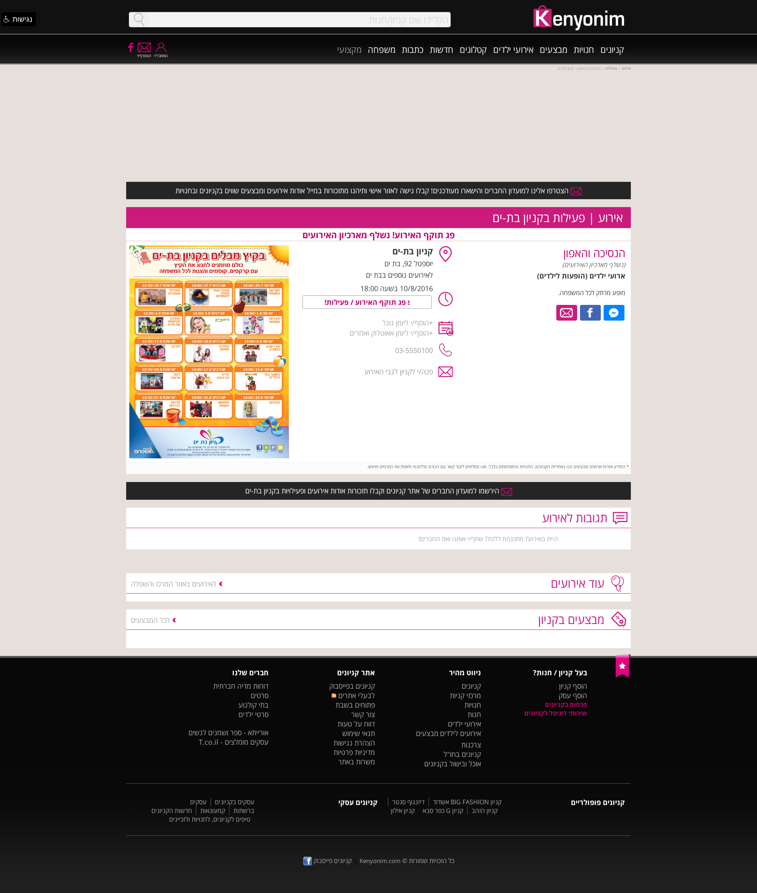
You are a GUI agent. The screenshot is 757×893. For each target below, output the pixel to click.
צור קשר (363, 714)
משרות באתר (356, 761)
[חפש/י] (139, 19)
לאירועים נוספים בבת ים (399, 275)
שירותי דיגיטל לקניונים (555, 713)
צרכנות (471, 744)
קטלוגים (473, 49)
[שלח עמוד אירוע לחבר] (567, 312)
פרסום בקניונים (566, 704)
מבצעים (553, 49)
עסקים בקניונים (234, 802)
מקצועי (349, 49)
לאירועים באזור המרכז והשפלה (173, 583)
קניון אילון (403, 810)
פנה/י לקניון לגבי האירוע (398, 371)
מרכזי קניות (465, 695)
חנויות (584, 49)
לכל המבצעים (150, 620)
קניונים (612, 49)
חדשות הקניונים (171, 810)
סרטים (259, 695)
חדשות (441, 49)
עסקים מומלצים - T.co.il (233, 742)
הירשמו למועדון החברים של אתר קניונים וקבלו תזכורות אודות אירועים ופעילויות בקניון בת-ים (373, 490)
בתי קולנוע (253, 705)
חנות (474, 714)
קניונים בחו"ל (462, 754)
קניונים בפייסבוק (352, 686)
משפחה (381, 49)
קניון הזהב (485, 810)
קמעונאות (212, 810)
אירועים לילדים (460, 733)
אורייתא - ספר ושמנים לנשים (228, 732)
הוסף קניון (573, 686)
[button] (18, 19)
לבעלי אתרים (355, 695)
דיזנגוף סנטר (408, 802)
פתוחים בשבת (355, 705)
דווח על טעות (356, 724)
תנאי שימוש (358, 733)
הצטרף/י (144, 55)
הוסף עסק (573, 695)
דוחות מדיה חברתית (240, 686)
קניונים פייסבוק (332, 860)
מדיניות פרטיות (354, 752)
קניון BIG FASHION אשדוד (467, 802)
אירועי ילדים (513, 49)
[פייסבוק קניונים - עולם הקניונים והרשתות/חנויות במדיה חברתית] (130, 47)
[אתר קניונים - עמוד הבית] (623, 676)
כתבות (412, 49)
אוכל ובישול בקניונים (452, 763)
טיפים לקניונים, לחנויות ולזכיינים (209, 819)
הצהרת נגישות (354, 742)
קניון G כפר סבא (443, 810)
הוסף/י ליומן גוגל (405, 322)
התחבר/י (161, 55)
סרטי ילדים (253, 714)
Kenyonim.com (380, 861)
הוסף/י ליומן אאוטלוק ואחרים (389, 333)
